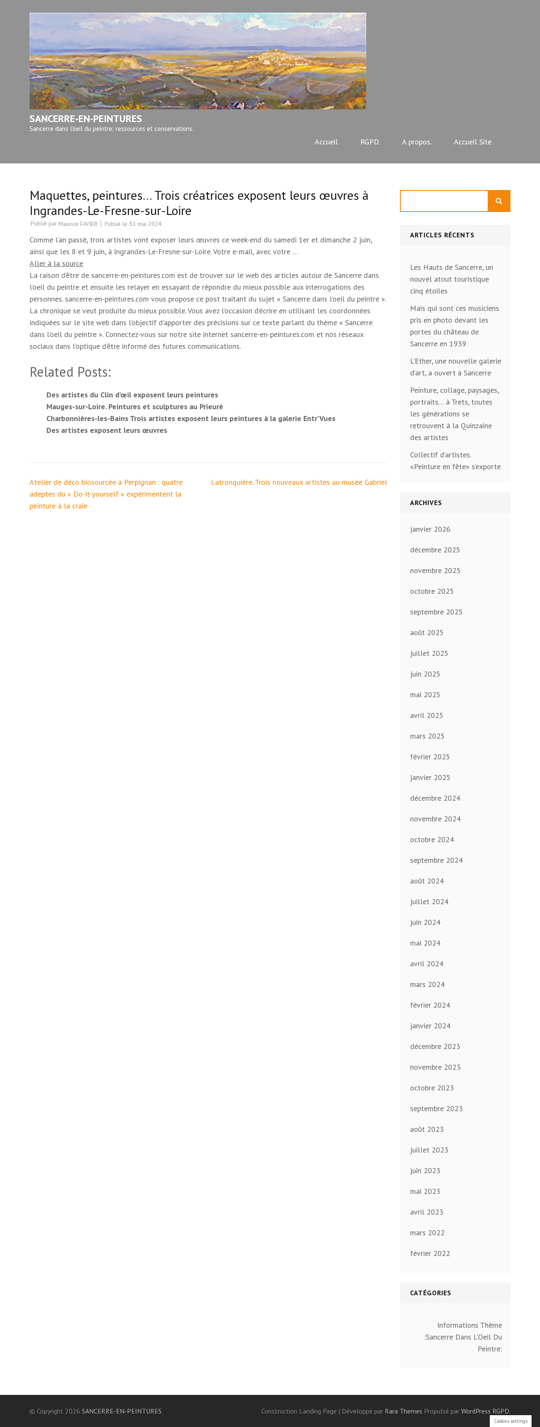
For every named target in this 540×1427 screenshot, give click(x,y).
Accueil (326, 142)
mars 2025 (427, 736)
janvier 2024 (430, 1025)
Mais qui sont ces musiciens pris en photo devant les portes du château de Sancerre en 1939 (454, 325)
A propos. (417, 142)
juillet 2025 (429, 653)
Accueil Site (472, 142)
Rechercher (499, 201)
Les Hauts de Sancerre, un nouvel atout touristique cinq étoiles (451, 279)
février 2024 (430, 1005)
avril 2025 (426, 715)
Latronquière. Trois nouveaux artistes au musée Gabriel (299, 482)
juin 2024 (425, 922)
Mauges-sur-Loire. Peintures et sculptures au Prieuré (134, 406)
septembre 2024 (436, 860)
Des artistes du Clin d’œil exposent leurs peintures (132, 395)
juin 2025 (425, 674)
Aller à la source (56, 263)
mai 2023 (425, 1191)
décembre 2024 (435, 798)
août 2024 (427, 881)
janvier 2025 (430, 777)
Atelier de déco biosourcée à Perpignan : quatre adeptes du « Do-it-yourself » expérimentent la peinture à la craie (106, 494)
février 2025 (430, 756)
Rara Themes (404, 1411)
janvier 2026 (430, 529)
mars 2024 (427, 984)
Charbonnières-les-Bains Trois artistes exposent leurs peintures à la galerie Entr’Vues (190, 418)
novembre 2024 (435, 819)
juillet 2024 (429, 901)
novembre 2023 (435, 1067)
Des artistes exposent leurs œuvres (106, 430)
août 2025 (427, 632)
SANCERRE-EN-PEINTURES (86, 118)
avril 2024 (426, 963)
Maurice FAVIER (78, 224)
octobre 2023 (432, 1088)
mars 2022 (427, 1232)
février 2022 (430, 1253)
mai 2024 (425, 943)
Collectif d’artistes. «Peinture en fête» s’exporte (455, 460)
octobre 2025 (432, 591)
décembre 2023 (435, 1046)
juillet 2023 (429, 1150)
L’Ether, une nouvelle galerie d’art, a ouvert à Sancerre (455, 367)
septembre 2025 (436, 612)
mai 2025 (425, 694)
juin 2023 (425, 1170)
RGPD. (370, 142)
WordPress (476, 1411)
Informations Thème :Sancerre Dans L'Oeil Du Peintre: (463, 1337)
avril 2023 (426, 1212)
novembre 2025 (435, 570)
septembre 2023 (436, 1108)
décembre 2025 (435, 549)
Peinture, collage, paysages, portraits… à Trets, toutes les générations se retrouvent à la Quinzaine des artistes (454, 413)
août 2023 (427, 1129)
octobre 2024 (432, 839)
